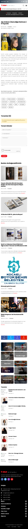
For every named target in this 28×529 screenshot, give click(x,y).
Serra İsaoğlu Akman (14, 419)
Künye (9, 526)
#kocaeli (4, 107)
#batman (11, 107)
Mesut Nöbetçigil (13, 459)
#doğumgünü (21, 99)
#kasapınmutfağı (21, 101)
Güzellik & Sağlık (14, 508)
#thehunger (12, 101)
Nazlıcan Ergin (12, 414)
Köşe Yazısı (14, 511)
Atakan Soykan (12, 445)
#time (3, 99)
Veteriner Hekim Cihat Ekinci (16, 397)
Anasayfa (9, 13)
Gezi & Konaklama (14, 503)
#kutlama (4, 104)
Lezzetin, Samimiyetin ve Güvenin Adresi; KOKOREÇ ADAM (12, 9)
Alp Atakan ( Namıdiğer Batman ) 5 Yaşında (14, 14)
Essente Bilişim (11, 524)
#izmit (16, 104)
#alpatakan (4, 101)
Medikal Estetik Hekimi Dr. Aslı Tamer (16, 390)
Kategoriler (15, 13)
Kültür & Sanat (13, 513)
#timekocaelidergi (11, 99)
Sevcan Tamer (12, 436)
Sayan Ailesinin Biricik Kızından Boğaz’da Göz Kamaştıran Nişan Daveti (12, 184)
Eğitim (14, 501)
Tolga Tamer (12, 428)
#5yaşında (22, 104)
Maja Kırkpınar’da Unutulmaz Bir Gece (12, 315)
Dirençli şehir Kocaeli (8, 286)
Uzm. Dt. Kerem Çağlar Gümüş (16, 406)
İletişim (19, 526)
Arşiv (8, 1)
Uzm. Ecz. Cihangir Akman (15, 453)
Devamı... (23, 193)
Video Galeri (3, 1)
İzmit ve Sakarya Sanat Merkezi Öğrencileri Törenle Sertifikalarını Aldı (14, 245)
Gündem (20, 13)
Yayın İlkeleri (13, 526)
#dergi (10, 104)
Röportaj (14, 516)
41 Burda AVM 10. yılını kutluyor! (12, 214)
